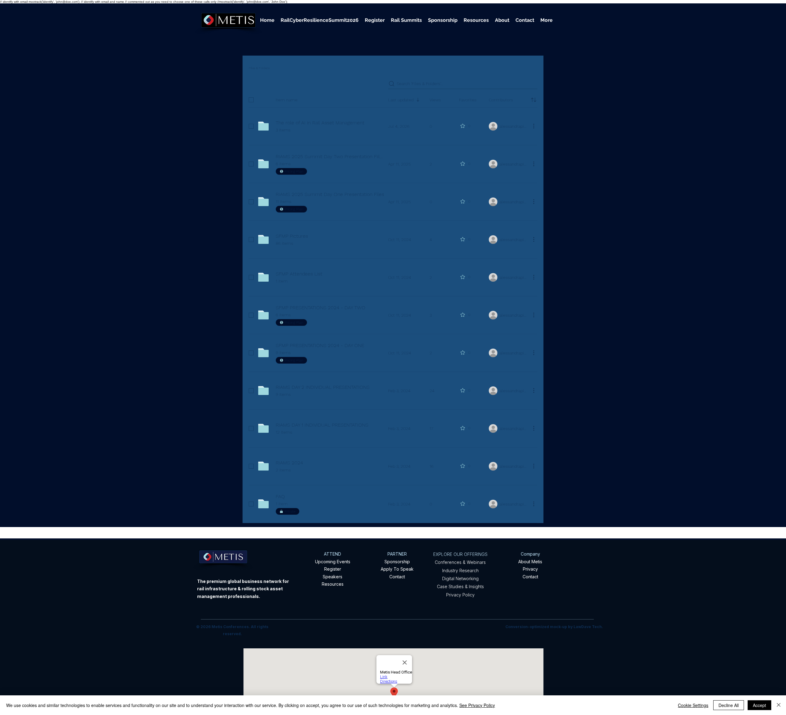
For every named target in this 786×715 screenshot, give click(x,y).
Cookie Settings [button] (693, 705)
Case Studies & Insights (460, 586)
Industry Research (460, 570)
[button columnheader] (533, 100)
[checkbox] (251, 99)
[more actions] (533, 126)
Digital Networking (460, 578)
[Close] (778, 705)
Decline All (728, 705)
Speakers (332, 576)
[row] (393, 98)
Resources (333, 584)
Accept (759, 705)
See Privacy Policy (477, 705)
